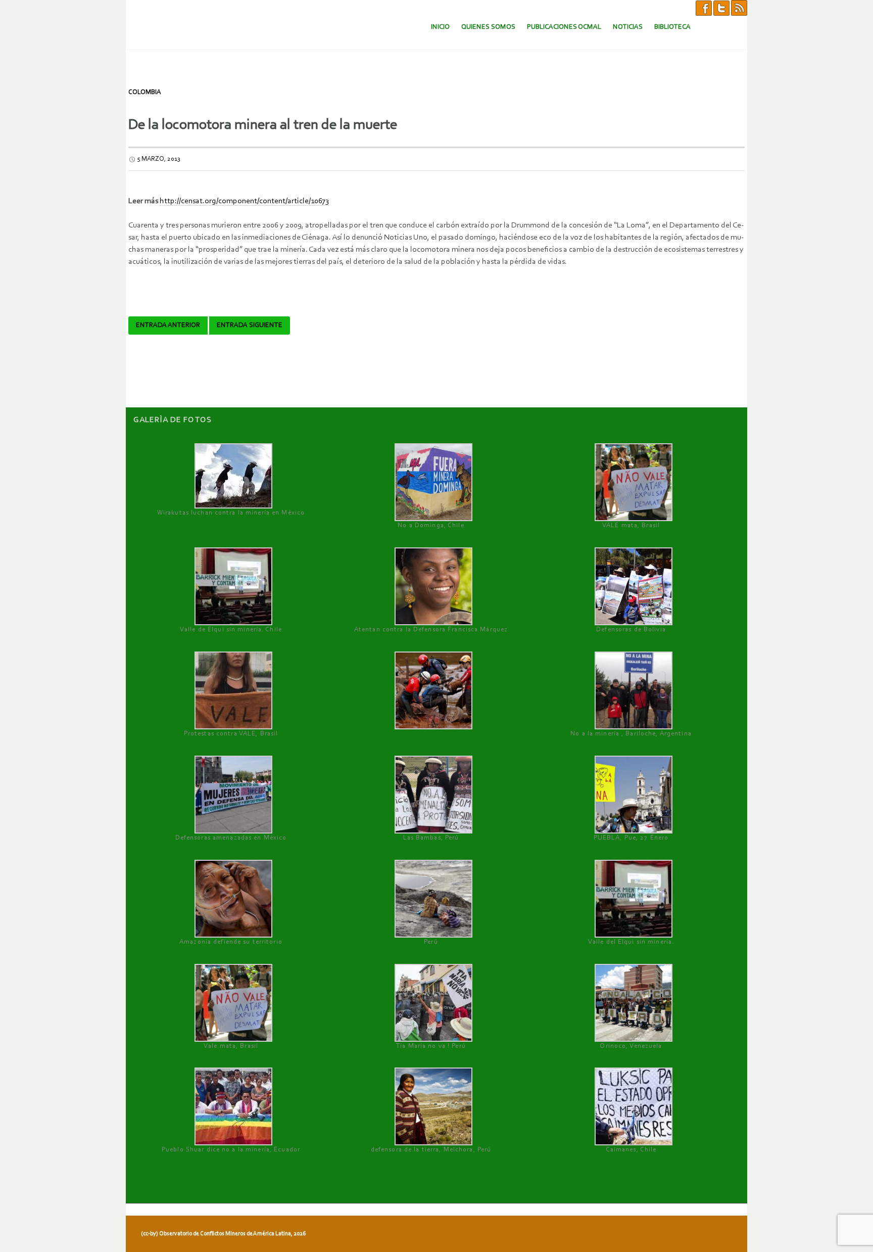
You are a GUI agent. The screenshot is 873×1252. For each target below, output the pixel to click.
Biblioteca (672, 27)
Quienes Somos (488, 27)
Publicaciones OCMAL (564, 27)
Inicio (440, 27)
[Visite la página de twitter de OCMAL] (721, 8)
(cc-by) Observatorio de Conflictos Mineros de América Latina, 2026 (223, 1234)
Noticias (628, 27)
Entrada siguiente (249, 325)
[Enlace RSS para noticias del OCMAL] (739, 8)
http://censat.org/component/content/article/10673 (244, 201)
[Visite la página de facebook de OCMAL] (704, 8)
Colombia (144, 92)
